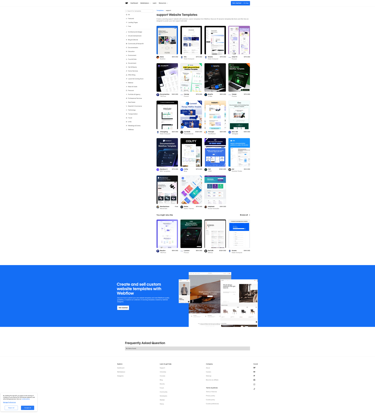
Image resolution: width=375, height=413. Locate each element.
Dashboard (134, 3)
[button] (145, 3)
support (168, 10)
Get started (240, 3)
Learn (154, 3)
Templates (160, 10)
